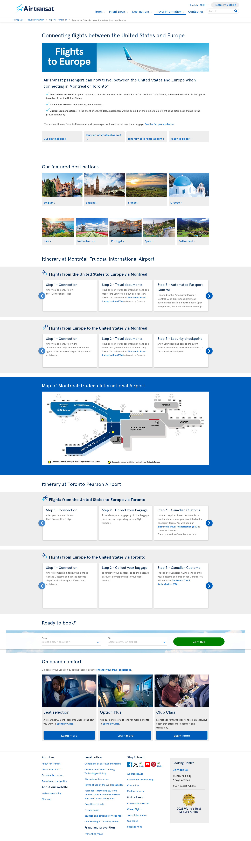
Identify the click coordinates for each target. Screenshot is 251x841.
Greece (175, 202)
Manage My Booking (225, 4)
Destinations (140, 11)
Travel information (168, 12)
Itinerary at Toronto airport (145, 138)
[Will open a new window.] (129, 765)
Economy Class (65, 723)
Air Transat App (135, 773)
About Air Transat (51, 763)
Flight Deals (116, 11)
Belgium (48, 202)
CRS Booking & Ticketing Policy (101, 821)
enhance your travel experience (113, 669)
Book (98, 11)
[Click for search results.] (236, 11)
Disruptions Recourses (97, 779)
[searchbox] (223, 11)
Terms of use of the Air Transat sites (104, 784)
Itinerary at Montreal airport (103, 135)
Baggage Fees (134, 826)
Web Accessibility (51, 793)
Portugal (116, 241)
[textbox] (71, 641)
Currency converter (138, 803)
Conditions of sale (94, 804)
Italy (46, 241)
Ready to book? (180, 138)
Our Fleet (132, 820)
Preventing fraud (94, 833)
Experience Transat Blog (140, 779)
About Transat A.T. (51, 769)
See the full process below (159, 124)
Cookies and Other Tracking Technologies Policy (100, 771)
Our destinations (54, 138)
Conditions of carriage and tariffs (103, 763)
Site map (46, 799)
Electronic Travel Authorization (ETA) (177, 526)
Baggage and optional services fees (103, 815)
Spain (148, 241)
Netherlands (85, 241)
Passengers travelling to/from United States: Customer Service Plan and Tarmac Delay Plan (102, 794)
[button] (199, 641)
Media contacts (135, 791)
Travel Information (137, 815)
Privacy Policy (92, 809)
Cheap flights (134, 809)
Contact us (195, 11)
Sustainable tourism (52, 775)
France (132, 202)
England (91, 202)
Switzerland (186, 241)
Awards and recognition (54, 781)
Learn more (69, 735)
